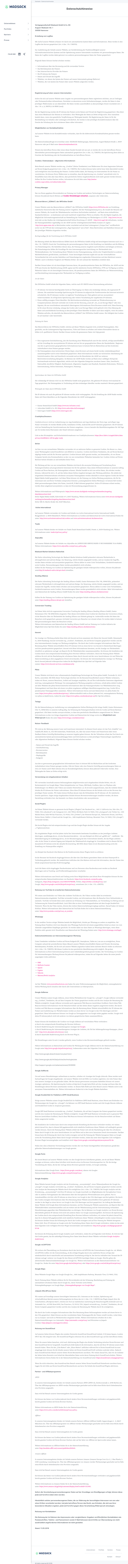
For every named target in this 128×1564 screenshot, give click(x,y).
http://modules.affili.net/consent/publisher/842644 (57, 1448)
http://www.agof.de (100, 220)
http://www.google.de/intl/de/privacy (69, 1263)
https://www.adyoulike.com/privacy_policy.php (69, 546)
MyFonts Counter (44, 965)
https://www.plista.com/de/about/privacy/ (54, 693)
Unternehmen (9, 23)
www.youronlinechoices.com (57, 984)
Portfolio (7, 29)
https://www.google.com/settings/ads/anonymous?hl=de (94, 1140)
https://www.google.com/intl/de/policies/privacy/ (103, 1263)
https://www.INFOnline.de (98, 207)
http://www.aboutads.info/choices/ (51, 1032)
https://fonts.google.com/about (71, 1170)
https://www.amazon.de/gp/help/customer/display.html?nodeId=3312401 (65, 1486)
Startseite (37, 1)
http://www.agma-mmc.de (44, 225)
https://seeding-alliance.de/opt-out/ (51, 600)
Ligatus (40, 970)
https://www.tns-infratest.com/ (69, 406)
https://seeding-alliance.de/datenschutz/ (94, 592)
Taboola (40, 973)
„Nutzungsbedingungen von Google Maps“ (80, 1285)
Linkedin (19, 54)
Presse (6, 40)
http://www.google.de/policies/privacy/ (58, 1048)
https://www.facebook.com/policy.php (88, 879)
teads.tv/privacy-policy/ (59, 532)
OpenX (40, 968)
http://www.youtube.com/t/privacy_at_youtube (56, 911)
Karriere (7, 34)
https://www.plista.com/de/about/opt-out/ (80, 696)
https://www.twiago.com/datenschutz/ (71, 718)
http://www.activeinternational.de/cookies (55, 518)
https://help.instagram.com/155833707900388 (59, 882)
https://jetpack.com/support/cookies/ (55, 1323)
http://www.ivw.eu (114, 218)
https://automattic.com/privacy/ (76, 1320)
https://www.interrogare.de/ (62, 411)
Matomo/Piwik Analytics (46, 976)
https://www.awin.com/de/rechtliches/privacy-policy (58, 1410)
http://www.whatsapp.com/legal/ (109, 930)
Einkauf (118, 1557)
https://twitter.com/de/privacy (92, 882)
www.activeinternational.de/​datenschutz (88, 518)
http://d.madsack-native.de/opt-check (52, 570)
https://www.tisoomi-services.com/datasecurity (57, 664)
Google (82, 1027)
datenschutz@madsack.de (68, 144)
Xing (24, 54)
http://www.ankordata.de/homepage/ (71, 408)
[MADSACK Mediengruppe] (13, 6)
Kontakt (109, 1557)
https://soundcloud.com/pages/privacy (110, 1358)
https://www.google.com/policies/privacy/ (66, 1173)
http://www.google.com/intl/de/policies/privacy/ (58, 884)
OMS (39, 963)
